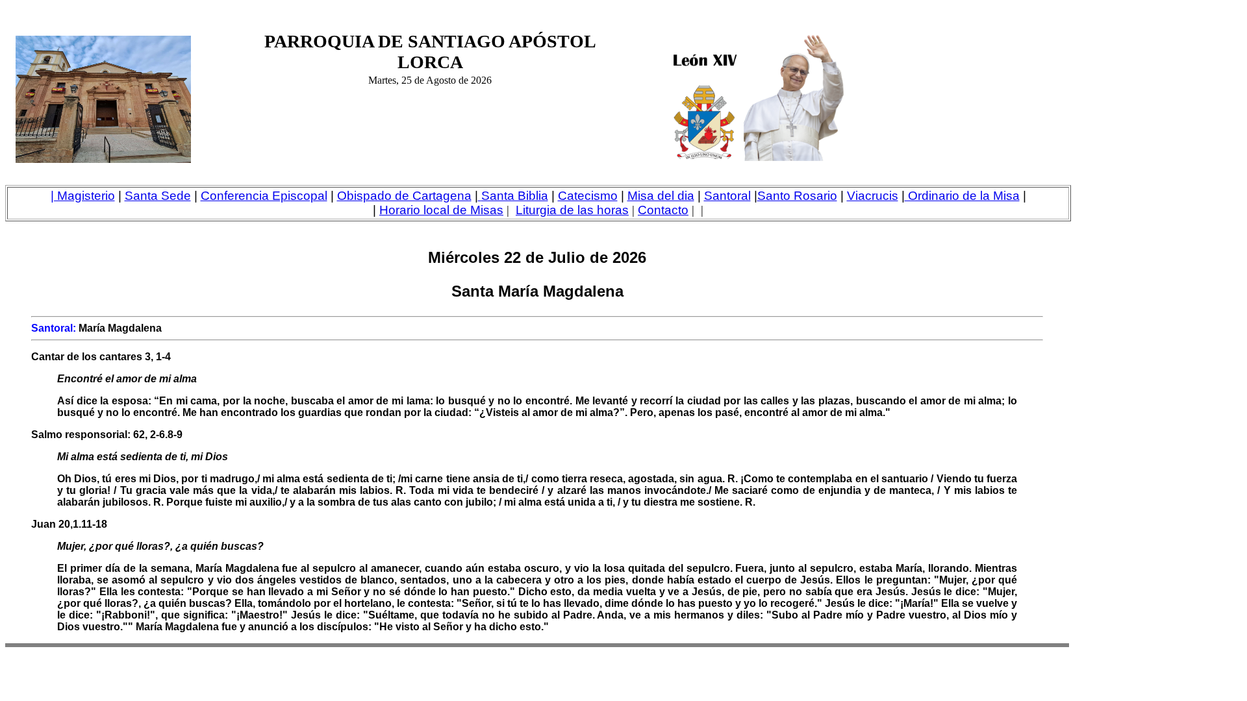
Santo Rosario (797, 196)
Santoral (727, 196)
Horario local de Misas (441, 210)
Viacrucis (872, 196)
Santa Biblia (514, 196)
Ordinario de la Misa (962, 196)
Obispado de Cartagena (404, 196)
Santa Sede (158, 196)
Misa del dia (660, 196)
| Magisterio (83, 196)
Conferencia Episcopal (264, 196)
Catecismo (588, 196)
